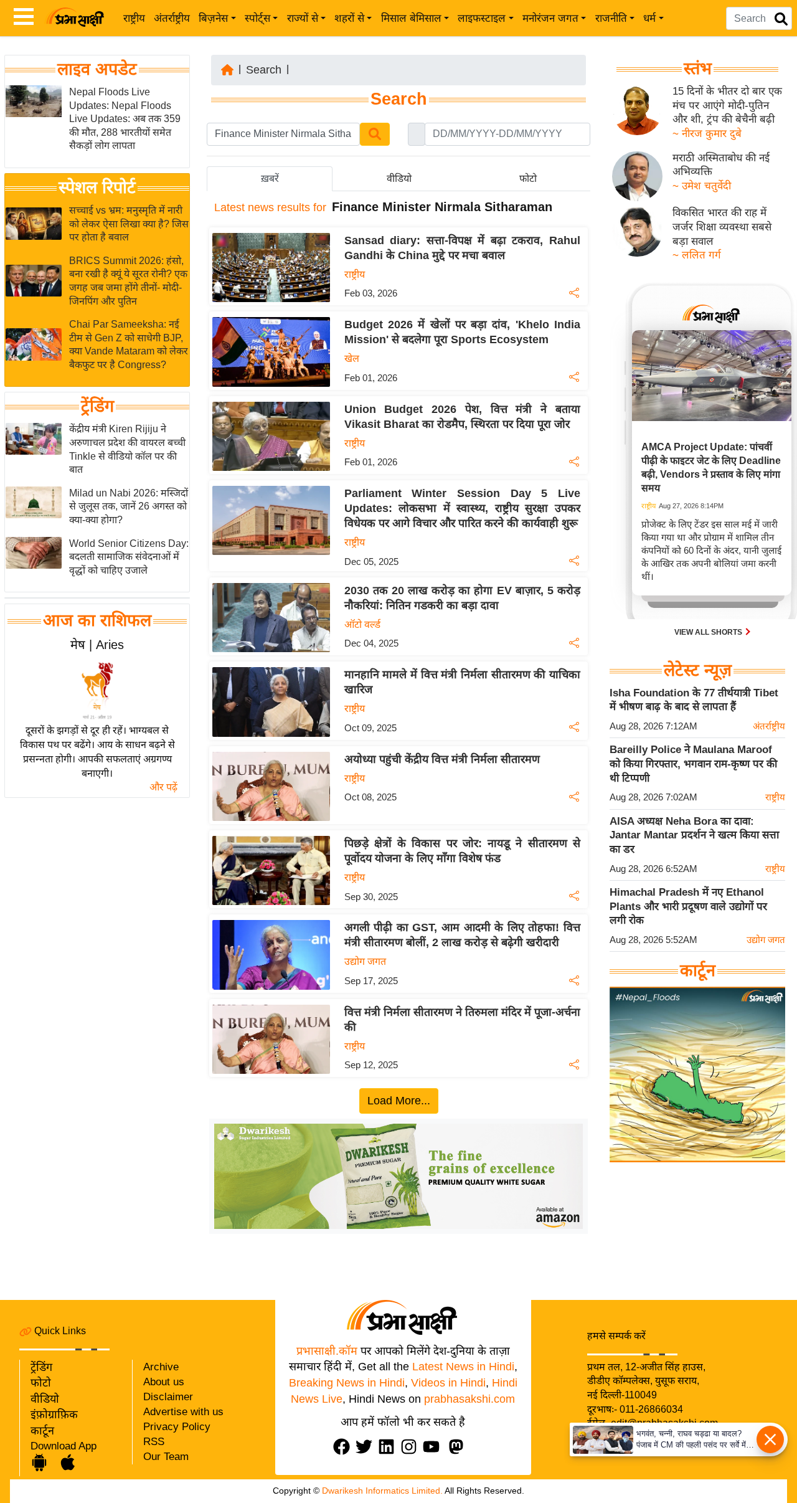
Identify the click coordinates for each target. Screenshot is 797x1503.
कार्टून (42, 1431)
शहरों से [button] (349, 18)
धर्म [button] (649, 18)
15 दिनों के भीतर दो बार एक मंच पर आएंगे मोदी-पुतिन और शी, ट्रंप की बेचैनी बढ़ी (727, 105)
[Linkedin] (389, 1446)
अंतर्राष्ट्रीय (172, 18)
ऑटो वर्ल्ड (362, 624)
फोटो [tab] (528, 178)
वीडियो (45, 1399)
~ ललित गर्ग (696, 255)
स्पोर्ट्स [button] (257, 18)
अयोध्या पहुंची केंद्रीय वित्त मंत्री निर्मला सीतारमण (442, 759)
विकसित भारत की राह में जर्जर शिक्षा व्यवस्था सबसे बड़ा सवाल (721, 227)
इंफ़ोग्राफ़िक (54, 1414)
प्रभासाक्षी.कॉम (326, 1351)
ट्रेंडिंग (97, 406)
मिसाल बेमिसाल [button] (411, 18)
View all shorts (709, 632)
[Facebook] (344, 1446)
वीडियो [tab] (399, 178)
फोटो (41, 1383)
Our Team (166, 1457)
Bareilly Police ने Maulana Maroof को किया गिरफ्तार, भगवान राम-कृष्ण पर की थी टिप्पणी (693, 764)
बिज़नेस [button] (213, 18)
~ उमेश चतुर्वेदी (701, 186)
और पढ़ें (163, 787)
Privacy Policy (176, 1427)
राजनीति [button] (611, 18)
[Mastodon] (459, 1446)
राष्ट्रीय (134, 18)
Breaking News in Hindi (347, 1383)
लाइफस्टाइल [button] (482, 18)
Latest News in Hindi (463, 1366)
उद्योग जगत (365, 961)
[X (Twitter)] (367, 1446)
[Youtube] (434, 1446)
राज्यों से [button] (302, 18)
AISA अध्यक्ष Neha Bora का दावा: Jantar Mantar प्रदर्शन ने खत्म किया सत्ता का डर (694, 835)
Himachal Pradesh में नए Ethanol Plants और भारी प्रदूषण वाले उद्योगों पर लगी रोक (688, 906)
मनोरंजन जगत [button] (550, 18)
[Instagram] (411, 1446)
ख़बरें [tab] (270, 178)
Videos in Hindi (448, 1383)
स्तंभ (698, 68)
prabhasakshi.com (469, 1399)
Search (263, 70)
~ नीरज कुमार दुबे (707, 134)
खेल (351, 358)
